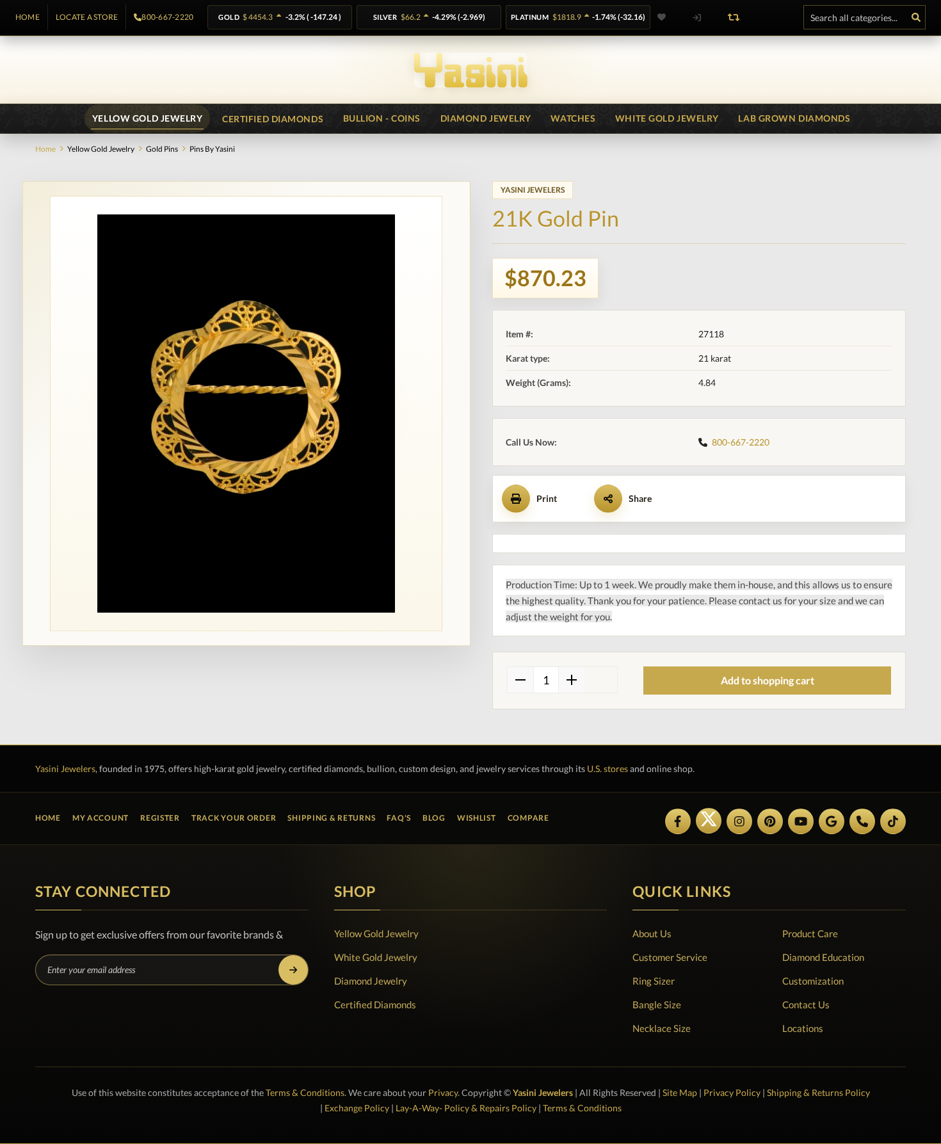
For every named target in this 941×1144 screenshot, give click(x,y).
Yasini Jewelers (65, 768)
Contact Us (806, 1004)
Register (160, 818)
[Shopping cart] (771, 17)
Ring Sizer (653, 981)
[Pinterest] (770, 821)
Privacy (443, 1092)
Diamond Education (823, 957)
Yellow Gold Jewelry (376, 933)
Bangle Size (656, 1004)
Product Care (810, 933)
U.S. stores (607, 768)
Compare (528, 818)
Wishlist (476, 818)
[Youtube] (801, 821)
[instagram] (739, 821)
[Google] (831, 821)
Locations (802, 1028)
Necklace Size (661, 1028)
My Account (100, 818)
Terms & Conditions (305, 1092)
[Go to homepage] (470, 70)
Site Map (680, 1092)
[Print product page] (516, 499)
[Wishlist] (669, 17)
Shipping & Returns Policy (818, 1092)
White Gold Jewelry (375, 957)
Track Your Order (234, 818)
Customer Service (669, 957)
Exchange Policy (357, 1107)
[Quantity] (546, 680)
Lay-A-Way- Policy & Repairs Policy (466, 1107)
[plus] (571, 680)
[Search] (916, 17)
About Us (652, 933)
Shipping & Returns (331, 818)
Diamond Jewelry (370, 981)
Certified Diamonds (375, 1004)
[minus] (520, 680)
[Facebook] (678, 821)
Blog (434, 818)
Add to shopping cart (767, 680)
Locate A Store (87, 17)
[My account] (696, 17)
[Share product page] (608, 499)
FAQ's (399, 818)
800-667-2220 (167, 17)
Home (27, 17)
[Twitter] (708, 821)
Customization (813, 981)
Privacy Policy (732, 1092)
